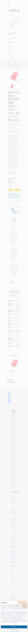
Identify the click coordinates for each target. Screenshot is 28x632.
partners (10, 604)
